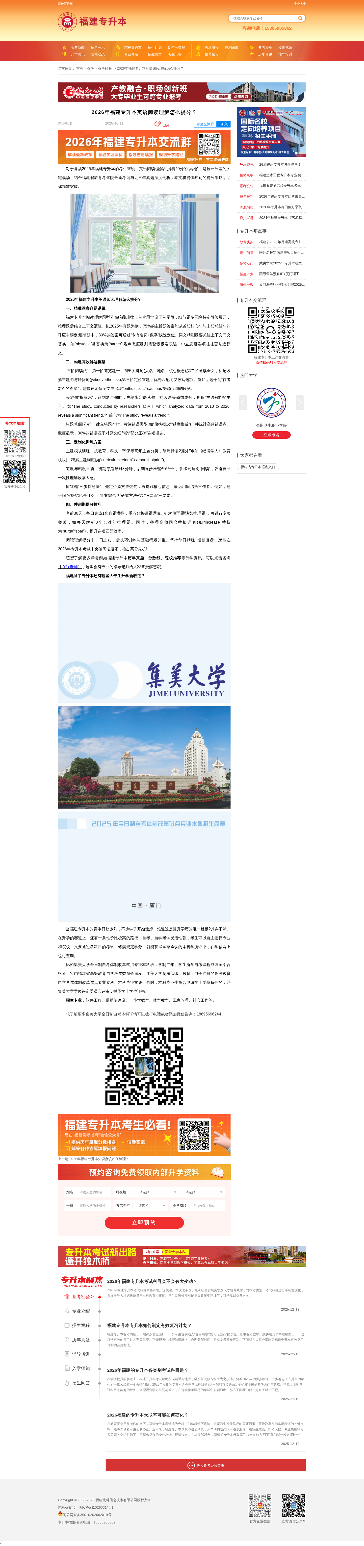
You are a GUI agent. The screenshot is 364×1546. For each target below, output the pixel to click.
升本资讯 (78, 54)
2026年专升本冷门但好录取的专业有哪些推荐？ (282, 207)
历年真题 (265, 54)
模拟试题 (285, 48)
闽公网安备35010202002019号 (87, 1515)
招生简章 (155, 54)
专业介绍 (131, 54)
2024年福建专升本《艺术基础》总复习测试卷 (282, 217)
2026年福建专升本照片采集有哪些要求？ (282, 196)
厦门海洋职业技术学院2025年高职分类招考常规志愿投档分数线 (282, 284)
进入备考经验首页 (210, 1466)
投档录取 (232, 48)
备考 (90, 68)
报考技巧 (212, 54)
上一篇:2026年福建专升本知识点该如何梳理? (93, 1159)
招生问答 (81, 1382)
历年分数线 (176, 48)
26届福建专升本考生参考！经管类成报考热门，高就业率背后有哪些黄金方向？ (282, 164)
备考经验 (265, 48)
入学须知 (81, 1368)
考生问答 (175, 54)
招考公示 (98, 48)
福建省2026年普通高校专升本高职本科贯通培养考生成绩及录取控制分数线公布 (282, 242)
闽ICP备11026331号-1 (96, 1507)
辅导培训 (285, 54)
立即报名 (271, 435)
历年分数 (247, 285)
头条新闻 (78, 48)
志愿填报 (212, 48)
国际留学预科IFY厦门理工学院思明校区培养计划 (282, 274)
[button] (243, 402)
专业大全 (300, 3)
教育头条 (247, 242)
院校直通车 (65, 3)
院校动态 (98, 54)
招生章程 (81, 1325)
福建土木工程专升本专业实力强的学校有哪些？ (282, 175)
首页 (79, 68)
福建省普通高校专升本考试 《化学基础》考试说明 (282, 185)
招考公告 (247, 186)
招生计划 (155, 48)
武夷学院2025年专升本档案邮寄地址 (282, 263)
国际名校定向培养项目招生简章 (282, 252)
